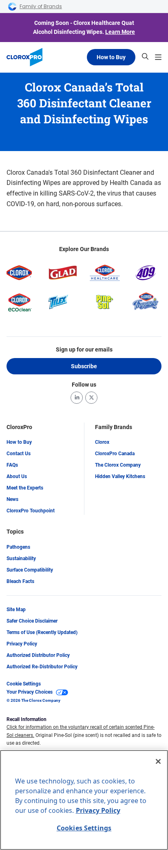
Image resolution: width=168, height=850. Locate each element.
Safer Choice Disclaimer (32, 621)
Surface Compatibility (30, 570)
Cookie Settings (24, 684)
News (12, 499)
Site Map (16, 609)
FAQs (12, 465)
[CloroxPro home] (24, 57)
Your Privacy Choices (30, 692)
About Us (17, 476)
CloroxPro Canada (115, 453)
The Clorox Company (118, 465)
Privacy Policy (22, 644)
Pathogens (18, 547)
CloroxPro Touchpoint (31, 511)
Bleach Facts (20, 581)
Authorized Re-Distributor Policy (42, 667)
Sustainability (21, 558)
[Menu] (158, 57)
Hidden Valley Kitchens (120, 476)
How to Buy (111, 57)
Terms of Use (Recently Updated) (42, 632)
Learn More (120, 32)
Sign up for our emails (84, 349)
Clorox (102, 442)
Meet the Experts (25, 488)
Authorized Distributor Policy (38, 655)
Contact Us (19, 453)
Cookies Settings (84, 827)
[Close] (158, 761)
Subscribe (84, 366)
